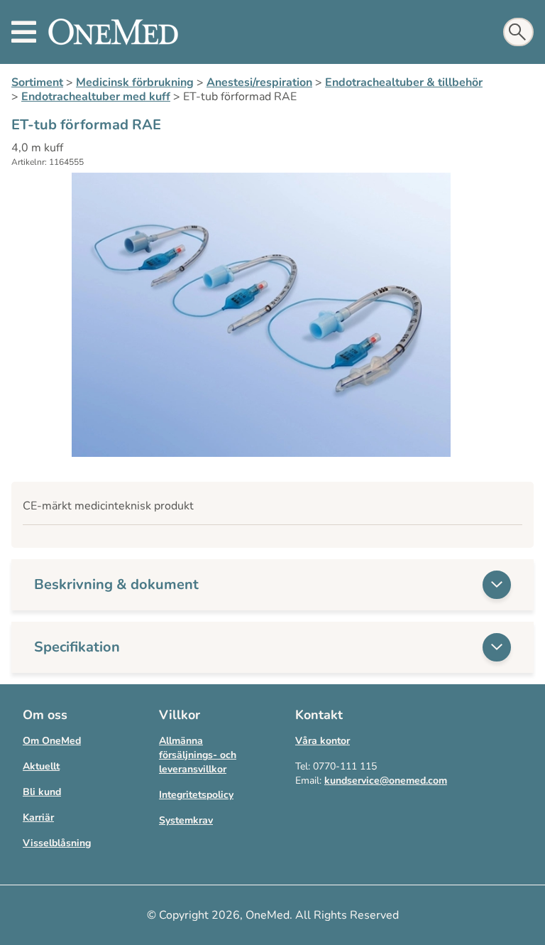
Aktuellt (41, 766)
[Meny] (23, 32)
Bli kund (42, 792)
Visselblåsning (57, 843)
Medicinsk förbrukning (135, 82)
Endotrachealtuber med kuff (95, 96)
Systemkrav (186, 820)
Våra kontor (322, 740)
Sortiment (37, 82)
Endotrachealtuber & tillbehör (404, 82)
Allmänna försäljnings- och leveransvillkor (197, 755)
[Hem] (113, 32)
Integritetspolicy (196, 794)
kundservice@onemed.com (385, 780)
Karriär (38, 817)
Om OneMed (52, 740)
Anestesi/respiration (259, 82)
